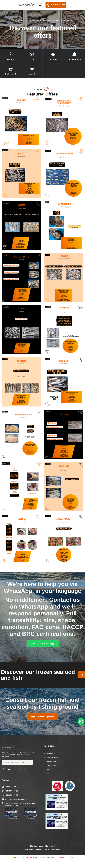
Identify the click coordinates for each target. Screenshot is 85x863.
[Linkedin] (20, 769)
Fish (32, 59)
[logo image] (28, 4)
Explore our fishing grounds (42, 717)
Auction (10, 59)
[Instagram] (14, 769)
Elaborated (10, 74)
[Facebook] (3, 769)
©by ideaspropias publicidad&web (42, 846)
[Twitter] (9, 769)
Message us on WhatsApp (43, 644)
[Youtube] (25, 769)
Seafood (53, 59)
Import (32, 74)
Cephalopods (74, 59)
